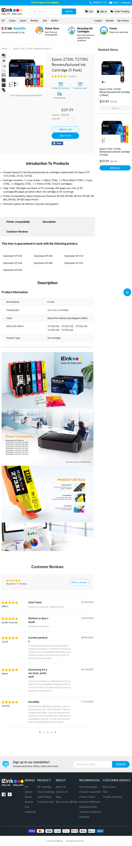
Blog (58, 796)
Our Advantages (88, 786)
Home (4, 48)
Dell (45, 20)
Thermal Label (45, 801)
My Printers (123, 20)
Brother (34, 20)
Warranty (84, 816)
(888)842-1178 (99, 2)
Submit (120, 764)
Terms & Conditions (90, 811)
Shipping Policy (88, 806)
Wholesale (126, 2)
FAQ (105, 791)
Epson (23, 20)
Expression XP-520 (12, 256)
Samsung (30, 811)
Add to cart (115, 168)
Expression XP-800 (43, 263)
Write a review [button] (79, 582)
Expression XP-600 (43, 256)
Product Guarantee (89, 791)
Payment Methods (89, 801)
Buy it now (65, 135)
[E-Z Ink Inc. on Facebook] (4, 795)
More (54, 20)
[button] (59, 76)
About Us (61, 786)
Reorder (110, 20)
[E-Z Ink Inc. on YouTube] (10, 795)
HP (3, 20)
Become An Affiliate (67, 801)
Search (69, 11)
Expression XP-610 (73, 256)
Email (115, 2)
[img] (10, 603)
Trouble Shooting (112, 796)
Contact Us (62, 791)
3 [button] (47, 732)
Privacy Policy (87, 796)
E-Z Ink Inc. (58, 841)
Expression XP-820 (12, 270)
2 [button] (44, 732)
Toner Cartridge (45, 791)
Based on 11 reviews (16, 583)
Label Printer (44, 796)
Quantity (56, 118)
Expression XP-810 (73, 263)
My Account (109, 786)
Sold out (115, 108)
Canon (12, 20)
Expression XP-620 (12, 263)
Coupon (98, 20)
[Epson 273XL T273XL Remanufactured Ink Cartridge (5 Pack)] (3, 55)
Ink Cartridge (44, 786)
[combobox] (53, 11)
